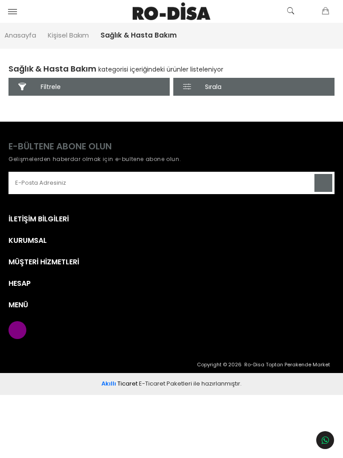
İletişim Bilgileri (38, 219)
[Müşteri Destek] (325, 440)
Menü (18, 305)
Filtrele (51, 86)
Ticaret (119, 383)
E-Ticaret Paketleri (165, 383)
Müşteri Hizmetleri (43, 262)
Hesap (19, 283)
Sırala (213, 86)
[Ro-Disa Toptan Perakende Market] (171, 11)
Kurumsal (27, 241)
